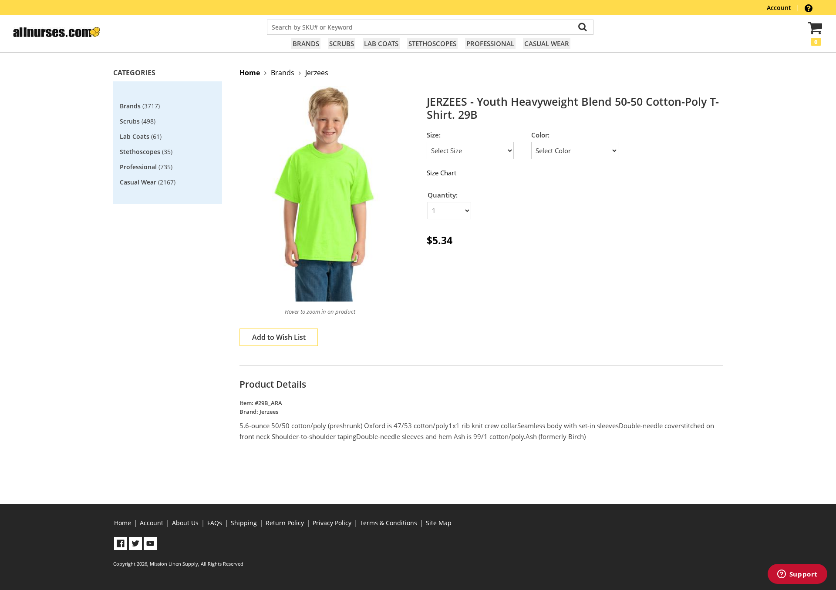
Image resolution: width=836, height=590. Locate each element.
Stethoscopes (432, 43)
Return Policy (285, 523)
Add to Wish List (279, 337)
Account (780, 7)
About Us (185, 523)
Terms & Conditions (388, 523)
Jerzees (316, 72)
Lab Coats (381, 43)
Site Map (439, 523)
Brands (306, 43)
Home (122, 523)
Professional (490, 43)
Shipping (244, 523)
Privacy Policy (332, 523)
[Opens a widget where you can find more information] (797, 575)
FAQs (214, 523)
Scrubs (341, 43)
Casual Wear (546, 43)
